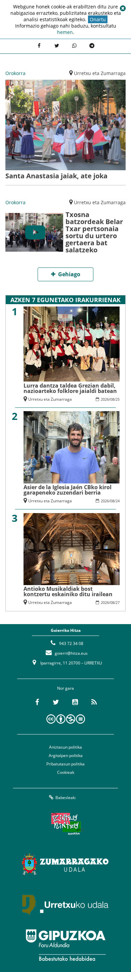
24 (118, 500)
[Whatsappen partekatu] (74, 45)
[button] (123, 8)
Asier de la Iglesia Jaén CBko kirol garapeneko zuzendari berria (68, 489)
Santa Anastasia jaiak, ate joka (56, 175)
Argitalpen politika (66, 755)
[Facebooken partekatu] (39, 45)
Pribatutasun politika (65, 764)
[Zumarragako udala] (65, 864)
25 (118, 399)
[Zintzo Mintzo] (65, 824)
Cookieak (65, 772)
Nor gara (65, 688)
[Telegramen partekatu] (91, 45)
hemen (65, 32)
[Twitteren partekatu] (56, 45)
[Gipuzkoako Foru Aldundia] (65, 945)
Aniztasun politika (65, 747)
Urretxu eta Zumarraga (100, 73)
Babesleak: (65, 797)
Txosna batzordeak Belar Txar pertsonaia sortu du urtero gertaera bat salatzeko (94, 232)
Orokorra (15, 73)
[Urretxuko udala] (65, 905)
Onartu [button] (98, 19)
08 (112, 399)
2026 (105, 399)
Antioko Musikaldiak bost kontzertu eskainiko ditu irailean (68, 591)
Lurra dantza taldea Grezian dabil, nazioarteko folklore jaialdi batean (70, 388)
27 (118, 602)
